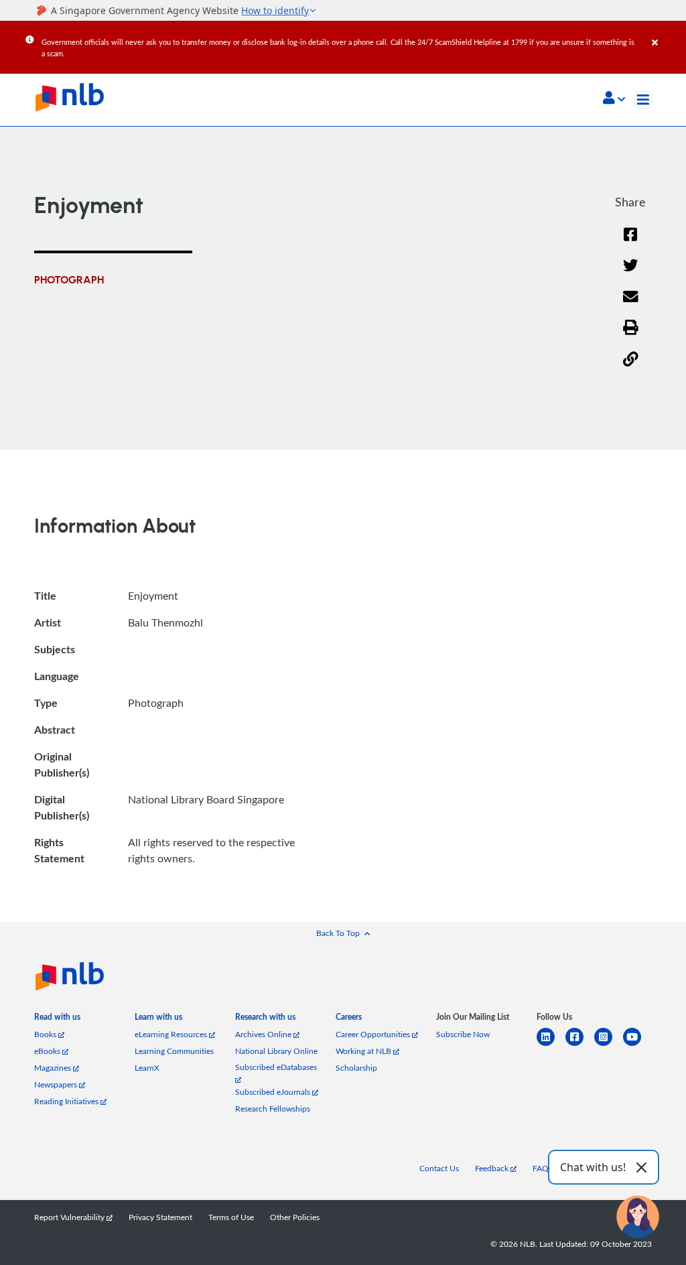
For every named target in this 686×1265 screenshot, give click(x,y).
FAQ (541, 1168)
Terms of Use (231, 1217)
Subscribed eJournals (273, 1092)
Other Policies (295, 1217)
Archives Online (264, 1034)
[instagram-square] (608, 1045)
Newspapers (56, 1084)
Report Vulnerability (70, 1217)
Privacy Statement (160, 1217)
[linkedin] (551, 1045)
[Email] (631, 305)
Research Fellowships (272, 1109)
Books (46, 1034)
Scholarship (356, 1068)
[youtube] (637, 1045)
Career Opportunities (374, 1034)
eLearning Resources (172, 1034)
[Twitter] (631, 273)
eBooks (48, 1051)
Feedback (492, 1168)
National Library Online (276, 1051)
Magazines (53, 1068)
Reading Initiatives (67, 1101)
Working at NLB (364, 1051)
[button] (614, 99)
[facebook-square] (579, 1045)
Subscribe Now (463, 1034)
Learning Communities (174, 1051)
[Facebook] (630, 243)
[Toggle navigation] (643, 100)
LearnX (147, 1068)
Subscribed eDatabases (276, 1067)
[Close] (666, 32)
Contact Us (439, 1168)
